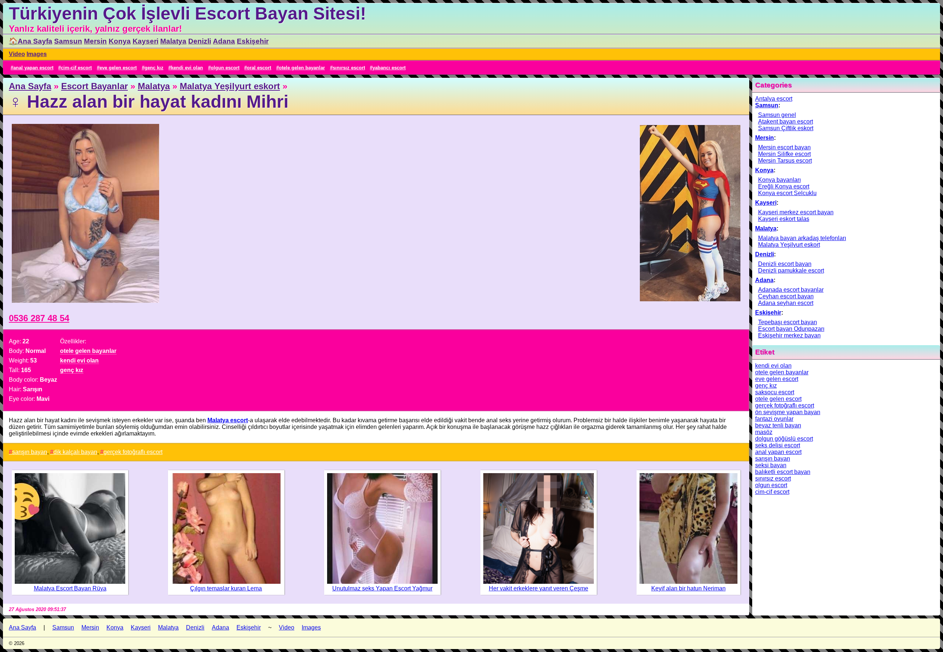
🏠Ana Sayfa (30, 41)
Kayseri (145, 41)
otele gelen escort (778, 399)
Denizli (199, 41)
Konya (120, 41)
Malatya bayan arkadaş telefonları (802, 238)
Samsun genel (777, 115)
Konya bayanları (779, 180)
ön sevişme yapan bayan (787, 412)
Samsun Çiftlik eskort (785, 128)
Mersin (95, 41)
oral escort (259, 67)
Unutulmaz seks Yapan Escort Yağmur (382, 588)
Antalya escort (773, 99)
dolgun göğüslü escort (784, 439)
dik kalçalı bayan (75, 452)
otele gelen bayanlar (302, 67)
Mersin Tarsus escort (785, 160)
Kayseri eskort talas (783, 219)
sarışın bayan (29, 452)
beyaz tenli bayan (778, 425)
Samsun (68, 41)
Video (17, 54)
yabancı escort (389, 67)
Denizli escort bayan (784, 264)
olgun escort (225, 67)
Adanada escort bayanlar (791, 290)
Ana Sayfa (30, 86)
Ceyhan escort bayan (786, 296)
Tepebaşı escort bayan (787, 322)
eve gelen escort (118, 67)
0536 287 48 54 (39, 318)
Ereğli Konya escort (783, 186)
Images (37, 54)
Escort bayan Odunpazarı (791, 329)
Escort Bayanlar (94, 86)
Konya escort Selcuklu (787, 193)
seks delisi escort (777, 445)
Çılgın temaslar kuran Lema (226, 588)
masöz (763, 432)
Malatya (173, 41)
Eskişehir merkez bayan (789, 335)
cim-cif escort (76, 67)
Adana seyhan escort (785, 303)
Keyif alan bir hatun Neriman (688, 588)
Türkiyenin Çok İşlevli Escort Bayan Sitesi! (187, 13)
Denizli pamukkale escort (791, 270)
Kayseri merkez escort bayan (796, 212)
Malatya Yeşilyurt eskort (230, 86)
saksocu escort (774, 392)
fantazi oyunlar (774, 419)
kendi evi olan (187, 67)
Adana (224, 41)
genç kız (154, 67)
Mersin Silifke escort (784, 154)
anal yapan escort (33, 67)
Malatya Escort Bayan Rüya (70, 588)
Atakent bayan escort (785, 121)
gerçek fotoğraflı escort (133, 452)
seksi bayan (770, 465)
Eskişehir (253, 41)
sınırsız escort (349, 67)
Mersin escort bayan (784, 147)
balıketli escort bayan (782, 472)
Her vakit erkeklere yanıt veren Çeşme (538, 588)
